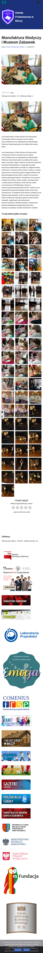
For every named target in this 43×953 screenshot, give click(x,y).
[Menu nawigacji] (4, 2)
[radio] (13, 508)
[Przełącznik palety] (38, 2)
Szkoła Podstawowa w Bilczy (15, 47)
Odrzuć (26, 950)
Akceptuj (18, 950)
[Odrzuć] (40, 946)
